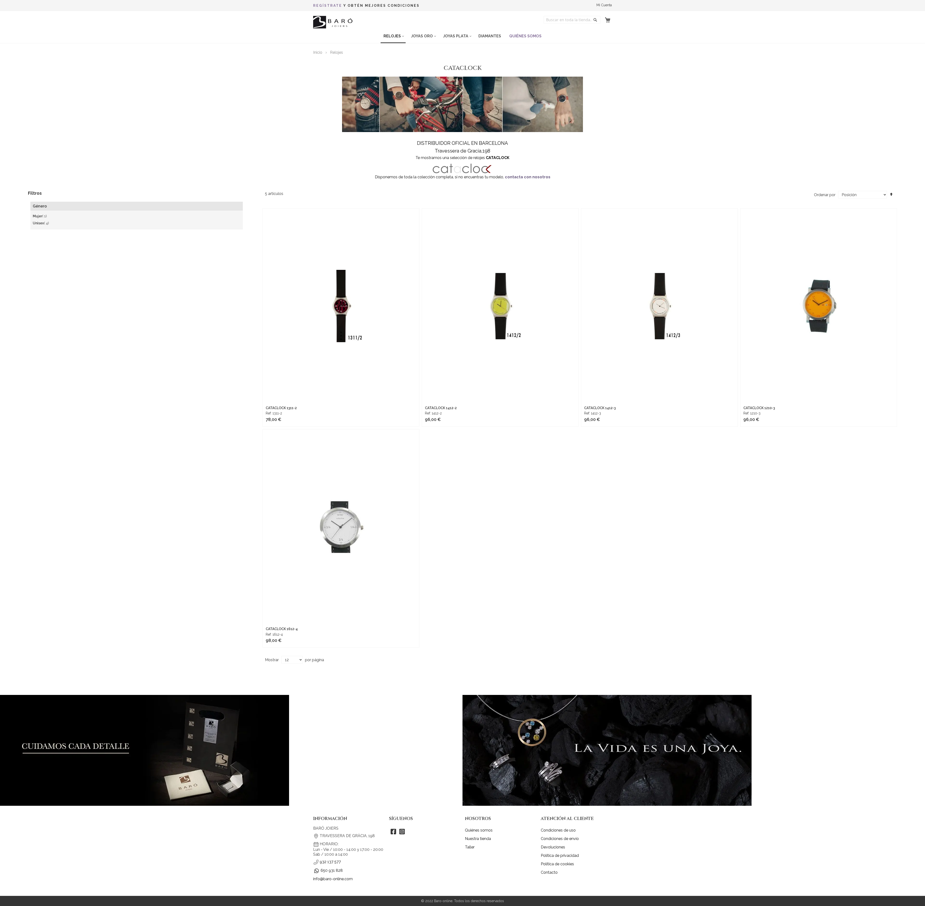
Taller (470, 847)
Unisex (41, 223)
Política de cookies (557, 864)
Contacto (549, 872)
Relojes (336, 52)
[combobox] (572, 20)
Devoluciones (553, 847)
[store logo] (333, 22)
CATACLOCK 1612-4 (282, 629)
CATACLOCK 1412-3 (600, 408)
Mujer (40, 216)
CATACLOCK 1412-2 (441, 408)
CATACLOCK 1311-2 (281, 408)
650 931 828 (332, 870)
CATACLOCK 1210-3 (759, 408)
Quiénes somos (479, 830)
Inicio (318, 52)
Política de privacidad (560, 855)
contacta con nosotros (527, 177)
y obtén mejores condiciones (366, 5)
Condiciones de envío (560, 838)
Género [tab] (40, 206)
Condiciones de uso (558, 830)
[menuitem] (393, 36)
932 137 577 (330, 861)
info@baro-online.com (333, 879)
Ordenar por (824, 195)
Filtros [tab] (35, 193)
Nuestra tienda (478, 838)
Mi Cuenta (604, 5)
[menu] (462, 36)
